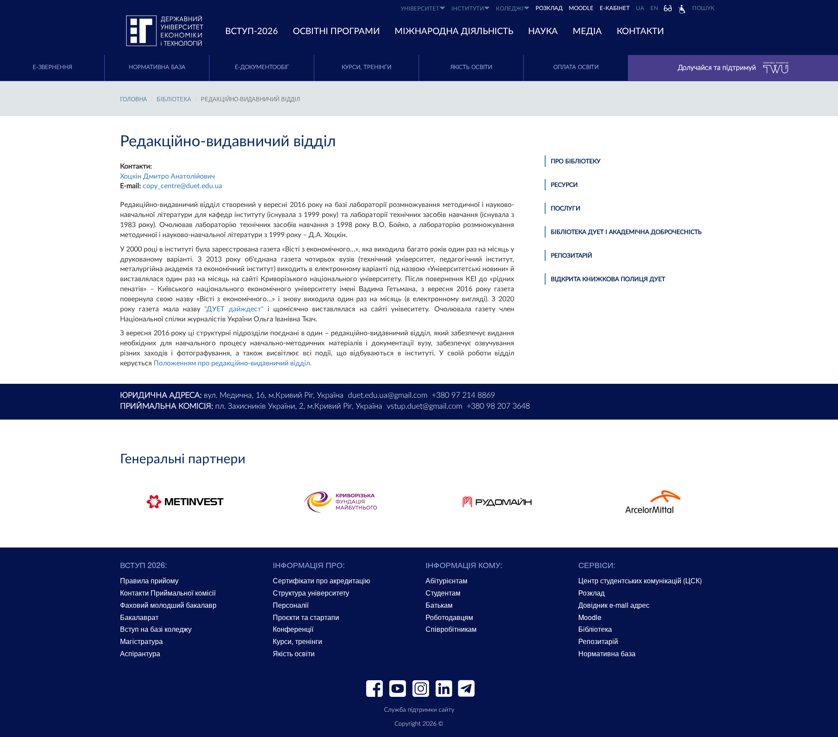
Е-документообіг (262, 67)
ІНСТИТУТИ (467, 9)
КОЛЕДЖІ (510, 9)
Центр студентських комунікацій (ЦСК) (640, 580)
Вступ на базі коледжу (156, 629)
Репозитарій (571, 256)
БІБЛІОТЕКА (174, 99)
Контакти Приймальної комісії (168, 593)
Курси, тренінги (367, 67)
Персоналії (291, 605)
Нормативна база (157, 67)
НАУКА (543, 31)
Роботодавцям (449, 617)
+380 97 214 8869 (463, 395)
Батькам (439, 605)
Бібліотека (595, 629)
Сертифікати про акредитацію (321, 580)
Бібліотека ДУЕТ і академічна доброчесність (626, 232)
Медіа (587, 31)
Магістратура (141, 641)
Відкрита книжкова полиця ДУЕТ (608, 279)
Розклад (591, 593)
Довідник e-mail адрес (613, 605)
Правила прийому (149, 580)
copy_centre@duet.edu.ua (182, 186)
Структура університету (311, 593)
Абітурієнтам (446, 580)
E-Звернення (52, 67)
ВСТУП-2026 (251, 31)
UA (640, 8)
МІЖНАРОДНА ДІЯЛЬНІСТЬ (454, 31)
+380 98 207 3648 (498, 406)
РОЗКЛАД (549, 8)
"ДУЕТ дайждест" (233, 309)
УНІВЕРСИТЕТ (420, 9)
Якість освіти (471, 67)
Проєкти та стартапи (306, 617)
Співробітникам (451, 629)
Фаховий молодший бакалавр (168, 605)
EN (654, 8)
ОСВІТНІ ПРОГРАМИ (336, 31)
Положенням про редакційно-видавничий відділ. (233, 363)
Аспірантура (140, 653)
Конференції (293, 629)
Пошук (703, 8)
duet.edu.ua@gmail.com (387, 395)
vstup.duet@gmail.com (424, 406)
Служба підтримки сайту (419, 710)
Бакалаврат (139, 617)
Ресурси (564, 185)
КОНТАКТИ (640, 31)
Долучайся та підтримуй (717, 67)
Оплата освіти (576, 67)
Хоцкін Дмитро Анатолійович (167, 176)
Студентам (443, 593)
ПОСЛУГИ (565, 209)
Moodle (581, 8)
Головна (133, 99)
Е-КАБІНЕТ (615, 8)
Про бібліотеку (576, 161)
